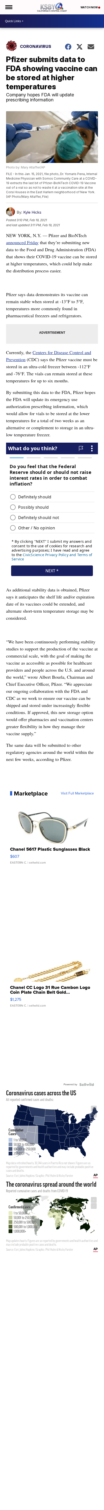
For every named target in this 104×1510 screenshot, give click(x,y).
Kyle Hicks (32, 212)
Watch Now (89, 7)
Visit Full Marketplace (77, 793)
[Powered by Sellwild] (86, 1084)
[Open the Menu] (8, 7)
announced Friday (22, 242)
